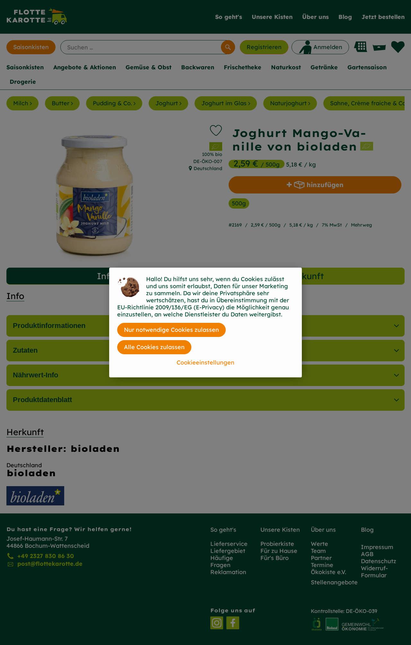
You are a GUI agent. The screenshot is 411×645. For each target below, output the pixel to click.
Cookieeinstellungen (205, 362)
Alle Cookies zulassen (154, 347)
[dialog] (205, 322)
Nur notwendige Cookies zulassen (171, 329)
